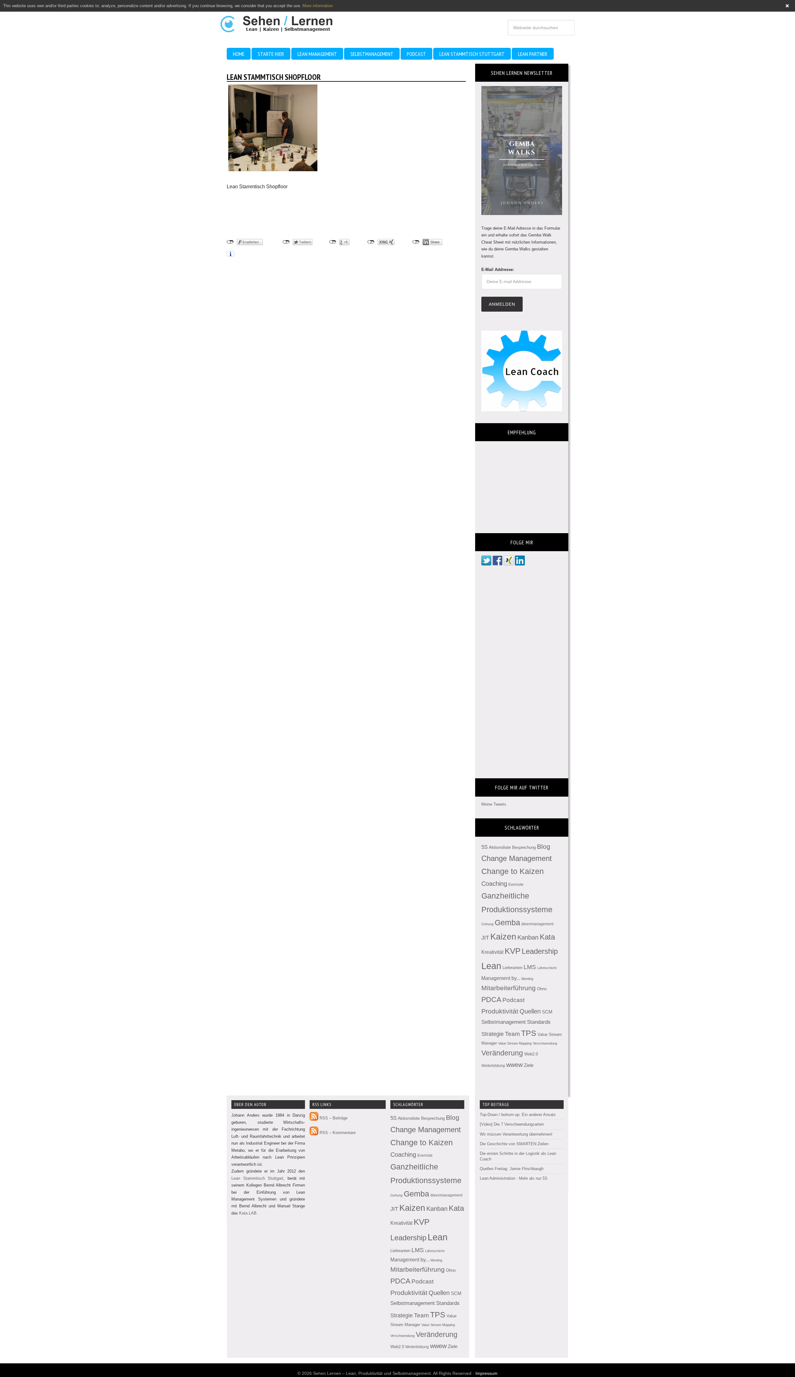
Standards (539, 1022)
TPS (528, 1033)
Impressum (486, 1373)
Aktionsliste (500, 847)
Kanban (527, 937)
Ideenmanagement (537, 924)
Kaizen (503, 936)
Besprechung (524, 847)
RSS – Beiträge (333, 1118)
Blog (543, 846)
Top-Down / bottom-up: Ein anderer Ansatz (518, 1114)
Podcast (513, 1000)
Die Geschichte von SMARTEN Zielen (514, 1143)
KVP (512, 951)
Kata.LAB (248, 1213)
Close (787, 5)
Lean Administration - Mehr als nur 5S (513, 1178)
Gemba (507, 922)
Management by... (500, 978)
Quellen (530, 1011)
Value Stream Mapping (515, 1043)
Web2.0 (531, 1054)
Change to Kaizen (512, 871)
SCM (547, 1011)
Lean (491, 966)
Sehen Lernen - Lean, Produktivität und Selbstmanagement (282, 21)
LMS (530, 967)
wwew (514, 1064)
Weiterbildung (493, 1066)
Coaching (494, 883)
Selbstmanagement (503, 1022)
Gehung (487, 924)
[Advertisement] (276, 214)
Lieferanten (512, 967)
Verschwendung (545, 1043)
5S (484, 847)
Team (512, 1034)
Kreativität (492, 952)
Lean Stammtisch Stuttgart (257, 1178)
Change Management (516, 858)
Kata (547, 937)
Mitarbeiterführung (508, 987)
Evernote (516, 884)
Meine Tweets (493, 804)
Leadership (540, 951)
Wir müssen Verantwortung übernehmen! (516, 1134)
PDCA (491, 1000)
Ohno (542, 988)
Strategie (492, 1034)
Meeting (527, 979)
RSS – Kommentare (337, 1132)
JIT (485, 937)
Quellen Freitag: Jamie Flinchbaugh (511, 1168)
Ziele (529, 1065)
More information (317, 5)
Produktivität (499, 1011)
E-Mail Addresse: (497, 269)
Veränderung (502, 1053)
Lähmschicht (546, 968)
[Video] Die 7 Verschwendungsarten (512, 1124)
